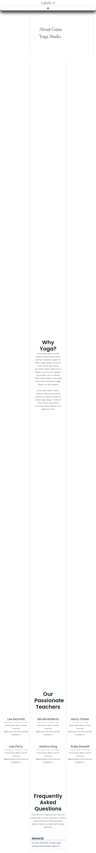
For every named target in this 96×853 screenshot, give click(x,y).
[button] (48, 8)
